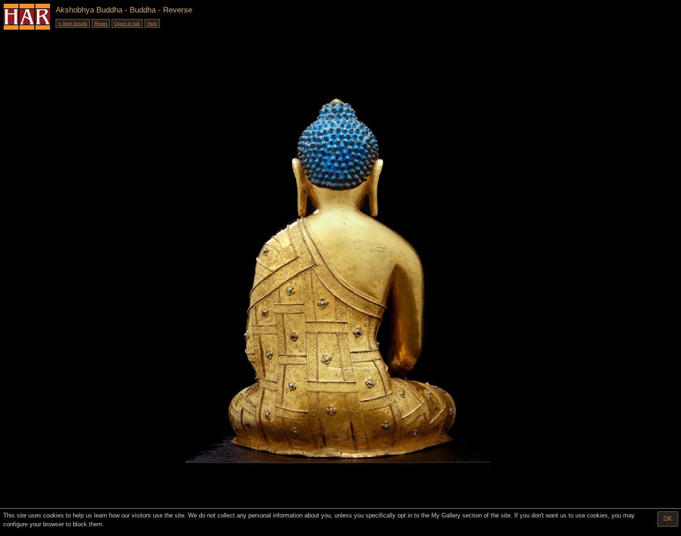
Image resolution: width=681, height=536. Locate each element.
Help (152, 23)
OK (667, 518)
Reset (101, 23)
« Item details (72, 23)
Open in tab (127, 23)
